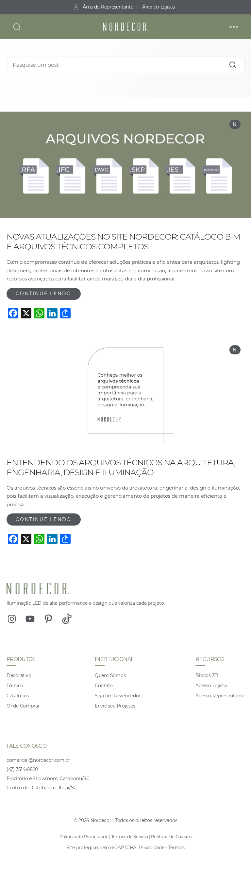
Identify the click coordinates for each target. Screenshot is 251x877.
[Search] (232, 65)
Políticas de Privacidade (84, 836)
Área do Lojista (158, 7)
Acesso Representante (219, 696)
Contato (104, 686)
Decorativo (19, 675)
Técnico (15, 686)
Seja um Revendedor (118, 696)
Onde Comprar (23, 706)
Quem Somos (110, 675)
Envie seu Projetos (115, 706)
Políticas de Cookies (171, 836)
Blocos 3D (206, 675)
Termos (176, 847)
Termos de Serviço (129, 836)
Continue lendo (44, 293)
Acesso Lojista (210, 686)
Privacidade (151, 847)
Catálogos (18, 696)
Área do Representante (108, 7)
